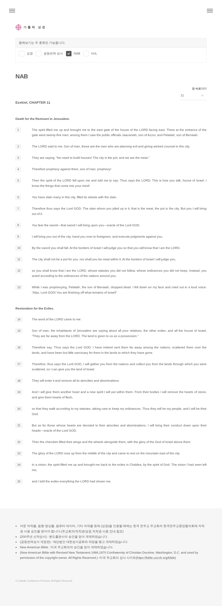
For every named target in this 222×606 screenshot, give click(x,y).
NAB (77, 53)
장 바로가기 (199, 88)
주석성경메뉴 (12, 10)
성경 (30, 53)
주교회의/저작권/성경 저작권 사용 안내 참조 (92, 531)
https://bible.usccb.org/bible (156, 557)
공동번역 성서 (53, 53)
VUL (94, 53)
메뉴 (210, 10)
